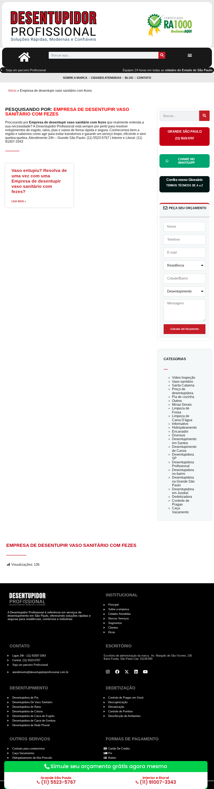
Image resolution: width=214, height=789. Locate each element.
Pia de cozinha (183, 397)
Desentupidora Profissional (183, 464)
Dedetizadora (182, 496)
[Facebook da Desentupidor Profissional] (117, 672)
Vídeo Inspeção (183, 377)
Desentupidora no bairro (183, 471)
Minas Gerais (182, 404)
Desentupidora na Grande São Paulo (183, 481)
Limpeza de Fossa (180, 410)
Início (12, 90)
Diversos (178, 435)
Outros (177, 401)
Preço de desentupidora (182, 391)
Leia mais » (18, 201)
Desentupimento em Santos (184, 441)
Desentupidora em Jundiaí (183, 491)
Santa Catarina (183, 385)
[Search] (161, 55)
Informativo (180, 424)
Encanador (180, 431)
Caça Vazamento (180, 510)
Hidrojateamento (184, 427)
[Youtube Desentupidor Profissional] (145, 672)
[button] (189, 55)
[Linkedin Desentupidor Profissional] (136, 672)
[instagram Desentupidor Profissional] (108, 672)
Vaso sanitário (182, 381)
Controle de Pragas (180, 502)
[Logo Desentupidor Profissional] (65, 24)
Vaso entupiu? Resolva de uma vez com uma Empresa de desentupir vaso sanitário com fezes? (39, 181)
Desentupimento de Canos (184, 448)
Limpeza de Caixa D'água (182, 418)
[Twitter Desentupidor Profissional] (126, 672)
